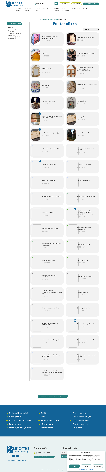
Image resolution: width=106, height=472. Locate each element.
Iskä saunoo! (45, 85)
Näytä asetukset (98, 466)
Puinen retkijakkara (83, 260)
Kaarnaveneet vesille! (48, 101)
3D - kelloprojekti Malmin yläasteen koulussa (50, 37)
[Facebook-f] (9, 456)
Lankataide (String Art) (49, 165)
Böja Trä (44, 53)
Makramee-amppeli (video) (86, 197)
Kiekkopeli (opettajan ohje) (50, 133)
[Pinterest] (13, 456)
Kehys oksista (81, 101)
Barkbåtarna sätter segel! (85, 37)
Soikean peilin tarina (83, 308)
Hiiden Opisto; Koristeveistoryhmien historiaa (52, 69)
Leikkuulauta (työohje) (84, 165)
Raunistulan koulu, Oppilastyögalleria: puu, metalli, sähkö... (52, 292)
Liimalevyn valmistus (48, 181)
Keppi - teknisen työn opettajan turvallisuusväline (52, 117)
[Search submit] (56, 3)
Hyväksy (74, 466)
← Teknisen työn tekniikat (14, 23)
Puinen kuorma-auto (48, 260)
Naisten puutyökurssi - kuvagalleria (84, 228)
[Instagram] (22, 456)
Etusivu (42, 19)
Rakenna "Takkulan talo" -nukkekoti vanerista (49, 276)
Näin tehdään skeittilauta (50, 228)
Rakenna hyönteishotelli (84, 276)
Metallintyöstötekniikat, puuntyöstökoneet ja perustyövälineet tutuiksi (85, 212)
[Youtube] (17, 456)
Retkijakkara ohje (82, 292)
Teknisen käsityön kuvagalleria (51, 340)
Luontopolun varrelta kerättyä (51, 197)
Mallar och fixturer (48, 212)
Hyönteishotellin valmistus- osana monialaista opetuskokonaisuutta (86, 69)
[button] (19, 10)
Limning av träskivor (83, 181)
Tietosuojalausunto (89, 469)
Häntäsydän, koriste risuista (86, 53)
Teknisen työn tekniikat (51, 19)
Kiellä (86, 466)
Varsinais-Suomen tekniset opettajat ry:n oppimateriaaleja (52, 371)
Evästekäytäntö (82, 469)
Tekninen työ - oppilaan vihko (86, 324)
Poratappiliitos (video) (84, 244)
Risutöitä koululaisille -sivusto (51, 308)
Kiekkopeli (80, 117)
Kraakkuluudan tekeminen (85, 133)
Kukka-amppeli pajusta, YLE (50, 149)
